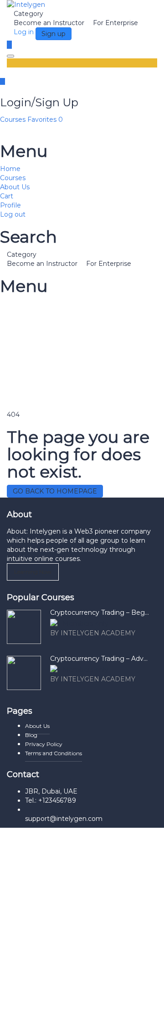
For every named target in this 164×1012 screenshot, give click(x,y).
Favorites (45, 119)
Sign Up (56, 998)
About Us (15, 187)
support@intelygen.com (63, 819)
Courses (13, 119)
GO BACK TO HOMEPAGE (55, 491)
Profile (10, 205)
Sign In (81, 998)
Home (10, 169)
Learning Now (32, 571)
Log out (13, 214)
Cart (6, 196)
